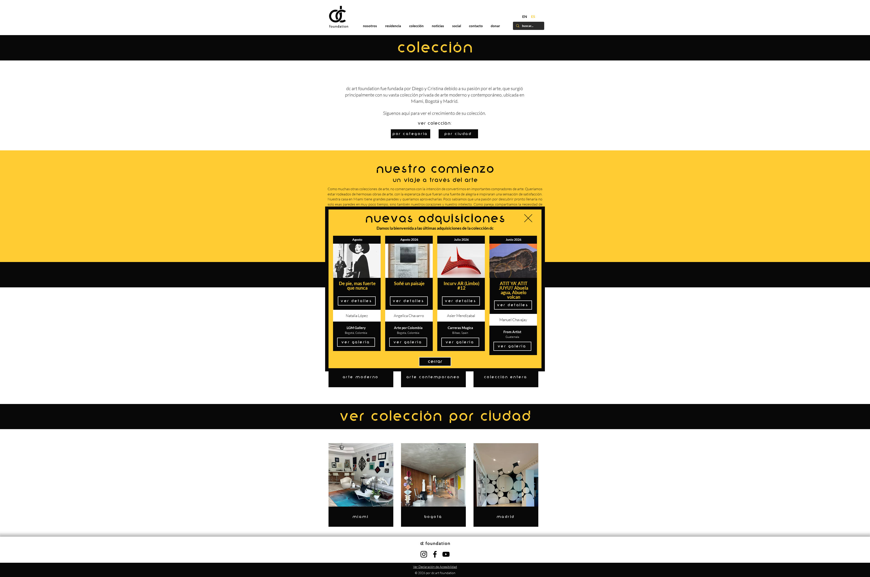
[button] (528, 218)
